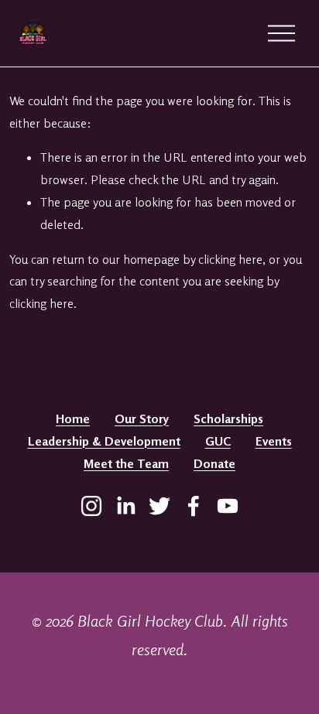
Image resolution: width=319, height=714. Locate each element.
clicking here (230, 259)
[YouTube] (227, 506)
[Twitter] (159, 506)
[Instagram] (91, 506)
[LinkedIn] (125, 506)
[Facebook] (193, 506)
